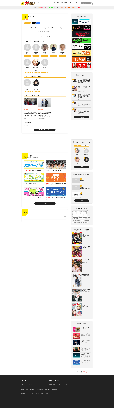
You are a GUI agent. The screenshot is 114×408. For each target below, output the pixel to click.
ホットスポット (75, 216)
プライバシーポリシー (47, 389)
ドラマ (44, 2)
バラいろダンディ (35, 10)
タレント (50, 3)
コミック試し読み (60, 3)
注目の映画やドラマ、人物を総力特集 (31, 157)
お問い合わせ (32, 389)
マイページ (27, 389)
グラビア (70, 2)
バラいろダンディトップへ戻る (44, 129)
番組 (46, 3)
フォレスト (85, 216)
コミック (75, 2)
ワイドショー (26, 125)
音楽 (58, 2)
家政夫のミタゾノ (80, 218)
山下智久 (74, 218)
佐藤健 (86, 222)
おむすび (85, 218)
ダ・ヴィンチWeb (36, 393)
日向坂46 (78, 222)
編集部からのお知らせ (55, 389)
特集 (43, 3)
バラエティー (49, 2)
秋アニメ (82, 222)
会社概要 (22, 389)
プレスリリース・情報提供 (39, 389)
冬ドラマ (74, 222)
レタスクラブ (43, 393)
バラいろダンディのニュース (32, 95)
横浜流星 (74, 220)
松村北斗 (80, 216)
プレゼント (68, 3)
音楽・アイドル (73, 382)
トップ (39, 3)
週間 (85, 145)
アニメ (29, 382)
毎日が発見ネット (23, 393)
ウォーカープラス (30, 393)
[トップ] (22, 10)
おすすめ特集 (28, 156)
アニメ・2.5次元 (64, 2)
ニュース (39, 2)
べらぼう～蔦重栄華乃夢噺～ (84, 220)
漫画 (55, 3)
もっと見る (44, 203)
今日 (77, 145)
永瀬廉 (89, 216)
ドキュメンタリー (31, 384)
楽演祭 (47, 393)
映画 (54, 2)
